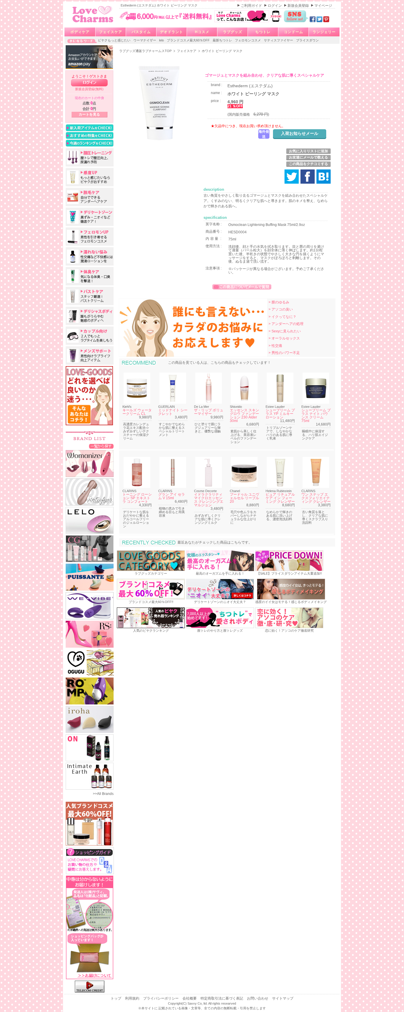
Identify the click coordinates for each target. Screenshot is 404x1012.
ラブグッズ (232, 32)
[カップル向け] (90, 335)
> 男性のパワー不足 (284, 353)
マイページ (323, 6)
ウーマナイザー (145, 40)
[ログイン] (89, 82)
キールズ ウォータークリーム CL (137, 412)
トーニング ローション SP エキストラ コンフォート (137, 498)
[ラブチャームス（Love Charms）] (93, 23)
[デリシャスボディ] (90, 316)
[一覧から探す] (101, 446)
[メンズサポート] (90, 355)
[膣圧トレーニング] (90, 157)
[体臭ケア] (90, 276)
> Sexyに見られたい (285, 331)
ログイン (275, 6)
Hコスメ (202, 32)
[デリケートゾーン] (90, 217)
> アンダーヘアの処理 (286, 324)
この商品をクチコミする (308, 164)
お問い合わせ (258, 998)
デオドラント (171, 32)
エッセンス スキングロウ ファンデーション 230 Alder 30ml (244, 415)
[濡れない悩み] (90, 256)
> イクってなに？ (282, 317)
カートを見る (89, 114)
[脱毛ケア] (90, 197)
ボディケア (80, 32)
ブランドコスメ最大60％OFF (189, 40)
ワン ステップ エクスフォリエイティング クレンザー (316, 498)
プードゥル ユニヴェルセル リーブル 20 (244, 498)
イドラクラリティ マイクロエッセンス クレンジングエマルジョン (208, 499)
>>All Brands (103, 794)
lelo (162, 40)
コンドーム (293, 32)
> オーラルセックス (284, 338)
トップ (116, 998)
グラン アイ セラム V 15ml (171, 496)
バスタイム (141, 32)
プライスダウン (307, 40)
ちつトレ (263, 32)
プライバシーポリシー (161, 998)
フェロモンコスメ (248, 40)
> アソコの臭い (281, 309)
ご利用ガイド (252, 6)
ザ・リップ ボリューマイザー (208, 412)
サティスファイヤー (279, 40)
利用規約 (132, 998)
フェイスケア (110, 32)
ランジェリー (324, 32)
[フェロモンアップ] (90, 236)
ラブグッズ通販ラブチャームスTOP (145, 51)
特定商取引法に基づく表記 (222, 998)
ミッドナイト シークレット (173, 412)
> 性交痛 (275, 346)
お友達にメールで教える (308, 157)
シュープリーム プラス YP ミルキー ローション (280, 413)
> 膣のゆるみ (279, 302)
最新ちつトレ (223, 40)
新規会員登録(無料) (89, 89)
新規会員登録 (298, 6)
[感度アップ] (90, 177)
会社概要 (190, 998)
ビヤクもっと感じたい (114, 40)
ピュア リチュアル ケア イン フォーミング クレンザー (280, 498)
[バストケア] (90, 296)
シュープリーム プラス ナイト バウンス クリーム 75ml (316, 415)
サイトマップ (282, 998)
